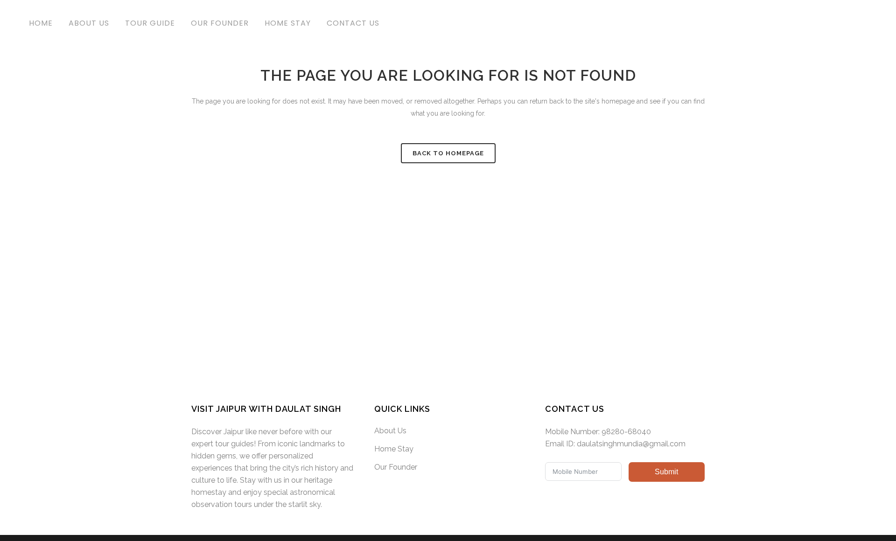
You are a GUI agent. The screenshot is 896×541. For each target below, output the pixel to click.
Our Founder (395, 467)
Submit (666, 472)
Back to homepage (448, 153)
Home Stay (393, 448)
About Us (390, 430)
